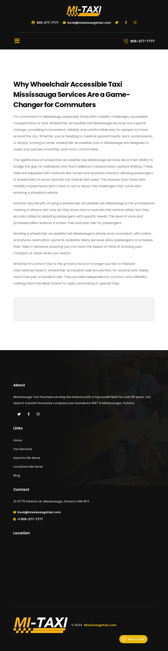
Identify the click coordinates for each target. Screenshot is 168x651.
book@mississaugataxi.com (89, 23)
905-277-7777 (47, 23)
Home (17, 440)
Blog (16, 475)
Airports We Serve (26, 458)
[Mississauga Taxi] (84, 11)
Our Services (22, 449)
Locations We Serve (28, 467)
